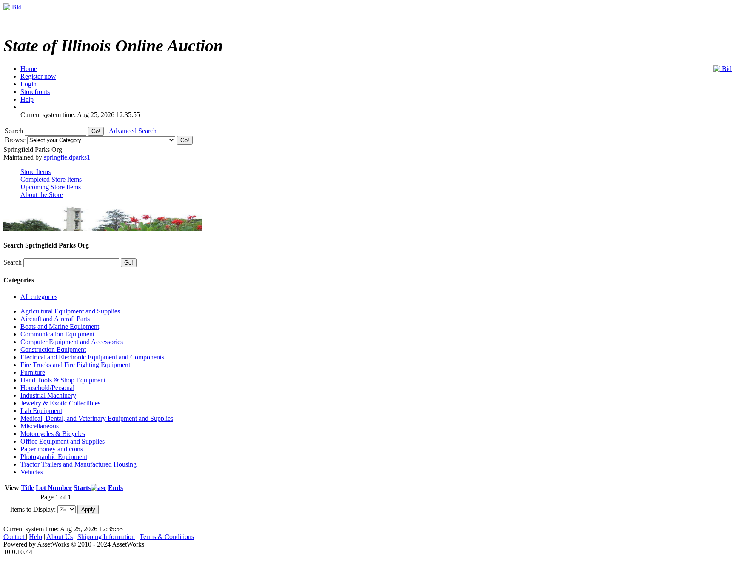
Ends (115, 487)
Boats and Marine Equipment (59, 326)
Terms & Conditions (167, 536)
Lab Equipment (41, 410)
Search (15, 130)
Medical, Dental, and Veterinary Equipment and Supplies (96, 418)
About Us (59, 536)
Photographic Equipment (53, 456)
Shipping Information (106, 536)
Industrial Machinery (48, 395)
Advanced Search (133, 130)
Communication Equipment (57, 334)
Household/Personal (47, 387)
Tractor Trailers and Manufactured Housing (78, 464)
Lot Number (54, 487)
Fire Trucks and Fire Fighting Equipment (75, 364)
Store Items (35, 171)
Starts (82, 487)
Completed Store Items (51, 179)
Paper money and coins (51, 449)
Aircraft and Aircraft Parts (55, 318)
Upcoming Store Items (50, 187)
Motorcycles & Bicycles (52, 433)
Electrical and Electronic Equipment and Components (92, 357)
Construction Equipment (53, 349)
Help (35, 536)
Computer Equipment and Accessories (71, 341)
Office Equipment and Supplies (62, 441)
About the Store (41, 194)
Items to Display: (33, 509)
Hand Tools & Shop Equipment (62, 380)
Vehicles (31, 472)
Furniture (32, 372)
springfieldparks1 (67, 157)
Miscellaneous (39, 426)
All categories (38, 296)
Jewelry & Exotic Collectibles (60, 403)
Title (27, 487)
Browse (16, 139)
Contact (14, 536)
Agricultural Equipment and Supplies (70, 311)
